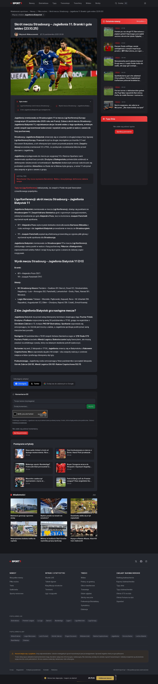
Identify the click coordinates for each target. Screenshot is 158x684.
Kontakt (46, 670)
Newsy (32, 3)
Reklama (54, 670)
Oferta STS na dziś (123, 593)
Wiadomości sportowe (19, 11)
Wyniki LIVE (49, 578)
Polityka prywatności (33, 670)
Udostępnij (22, 384)
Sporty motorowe (16, 593)
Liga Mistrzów (80, 621)
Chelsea (26, 640)
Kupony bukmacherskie (125, 582)
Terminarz (49, 590)
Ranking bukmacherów (125, 578)
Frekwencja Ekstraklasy (90, 601)
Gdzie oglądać (86, 593)
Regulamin (20, 670)
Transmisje (65, 3)
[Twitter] (136, 561)
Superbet (120, 601)
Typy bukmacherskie (124, 590)
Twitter (36, 384)
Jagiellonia (115, 636)
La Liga (40, 621)
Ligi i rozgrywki (51, 593)
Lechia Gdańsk (141, 636)
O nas (12, 670)
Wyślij (90, 406)
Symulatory (85, 605)
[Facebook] (141, 561)
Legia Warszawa (29, 636)
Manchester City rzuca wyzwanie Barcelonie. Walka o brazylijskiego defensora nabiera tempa (52, 180)
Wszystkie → (141, 21)
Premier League (28, 621)
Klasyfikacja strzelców (53, 586)
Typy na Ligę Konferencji (25, 188)
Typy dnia (120, 586)
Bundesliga (59, 621)
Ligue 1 (68, 621)
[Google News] (146, 561)
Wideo (88, 3)
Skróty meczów (87, 597)
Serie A (48, 621)
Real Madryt (15, 640)
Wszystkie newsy (16, 578)
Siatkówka (14, 590)
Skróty (97, 3)
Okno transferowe (88, 586)
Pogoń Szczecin (70, 636)
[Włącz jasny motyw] (145, 3)
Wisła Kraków (15, 636)
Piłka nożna (42, 11)
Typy (54, 3)
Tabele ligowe (50, 582)
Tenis (12, 586)
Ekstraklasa (43, 3)
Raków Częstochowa (100, 636)
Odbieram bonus (105, 678)
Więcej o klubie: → (28, 15)
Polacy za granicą (88, 582)
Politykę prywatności (20, 423)
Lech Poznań (43, 636)
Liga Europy (92, 621)
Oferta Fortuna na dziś (124, 597)
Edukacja (84, 609)
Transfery (78, 3)
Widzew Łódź (85, 636)
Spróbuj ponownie (20, 433)
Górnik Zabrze (57, 636)
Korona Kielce (127, 636)
